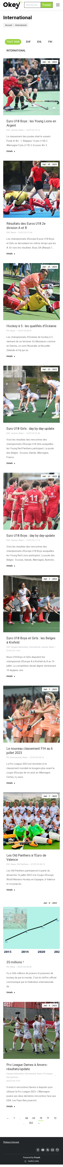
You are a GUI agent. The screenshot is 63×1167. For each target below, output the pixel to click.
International (16, 50)
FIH (50, 41)
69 (33, 1118)
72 (55, 1118)
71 (48, 1118)
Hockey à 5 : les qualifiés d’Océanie (31, 326)
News (21, 130)
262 (31, 1122)
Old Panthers (22, 864)
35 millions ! (15, 962)
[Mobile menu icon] (58, 5)
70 (41, 1118)
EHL (39, 41)
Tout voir (13, 41)
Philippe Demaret (11, 1142)
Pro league (47, 1074)
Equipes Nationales (19, 647)
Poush (37, 1157)
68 (26, 1118)
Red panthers (12, 1077)
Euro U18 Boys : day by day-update (30, 536)
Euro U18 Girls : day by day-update (30, 429)
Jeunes (14, 130)
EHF (28, 41)
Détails (9, 151)
